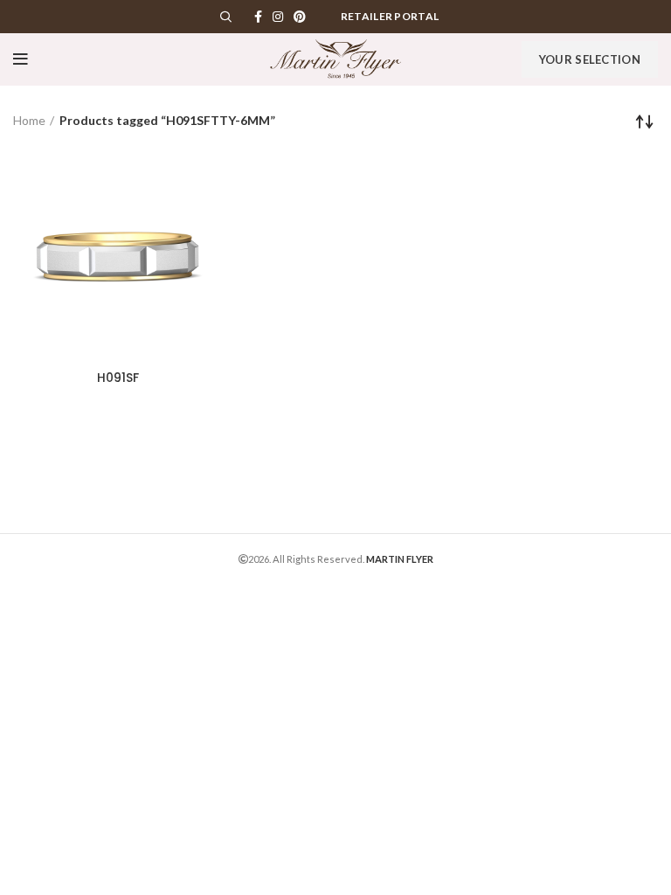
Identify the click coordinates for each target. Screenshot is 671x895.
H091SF (118, 377)
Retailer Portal (390, 16)
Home (29, 120)
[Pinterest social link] (299, 16)
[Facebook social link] (258, 16)
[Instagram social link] (277, 16)
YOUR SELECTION (589, 59)
